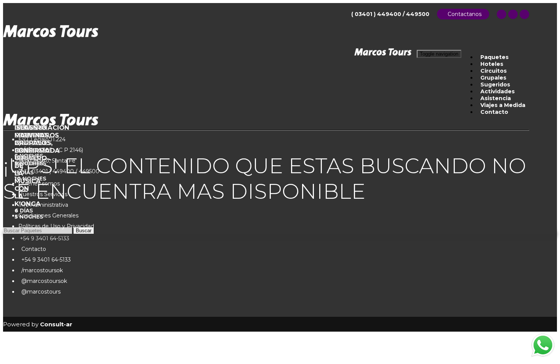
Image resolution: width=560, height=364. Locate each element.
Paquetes (494, 57)
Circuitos (493, 70)
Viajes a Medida (502, 105)
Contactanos (463, 14)
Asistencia (495, 98)
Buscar (83, 230)
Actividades (497, 91)
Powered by (37, 324)
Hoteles (491, 64)
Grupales (493, 77)
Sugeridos (495, 84)
